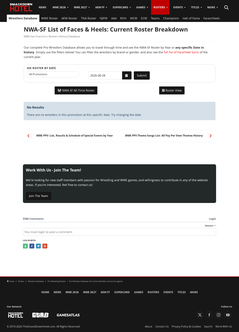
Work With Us (223, 326)
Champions (171, 18)
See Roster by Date (41, 68)
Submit (142, 75)
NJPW (103, 18)
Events (178, 7)
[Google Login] (44, 246)
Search (208, 326)
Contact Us (162, 326)
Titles (195, 7)
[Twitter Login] (38, 246)
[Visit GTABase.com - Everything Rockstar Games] (40, 315)
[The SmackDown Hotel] (21, 7)
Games (140, 7)
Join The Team (38, 196)
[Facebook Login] (31, 246)
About (148, 326)
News (42, 7)
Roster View (173, 90)
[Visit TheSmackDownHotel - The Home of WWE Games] (15, 315)
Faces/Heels (211, 18)
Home (45, 292)
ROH (123, 18)
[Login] (25, 246)
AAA (114, 18)
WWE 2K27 (80, 7)
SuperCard (120, 7)
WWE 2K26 (59, 7)
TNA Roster (88, 18)
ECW (144, 18)
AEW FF (100, 7)
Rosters (159, 7)
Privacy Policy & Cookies (186, 326)
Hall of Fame (191, 18)
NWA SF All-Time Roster (77, 90)
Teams (155, 18)
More (211, 7)
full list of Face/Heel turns (181, 52)
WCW (133, 18)
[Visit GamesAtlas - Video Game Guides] (68, 315)
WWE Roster (49, 18)
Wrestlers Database (23, 18)
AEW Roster (69, 18)
